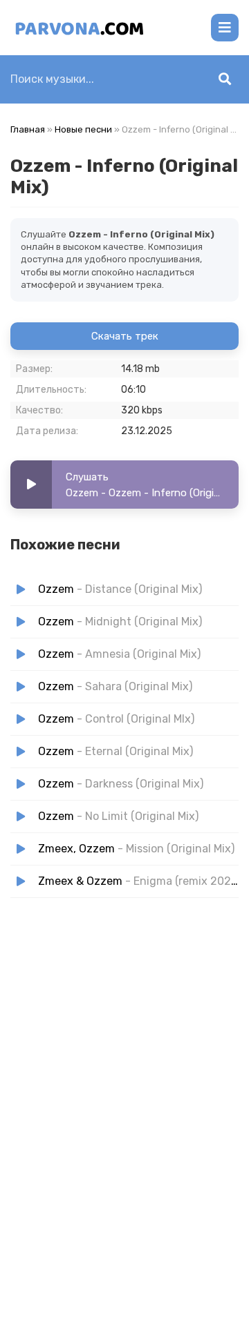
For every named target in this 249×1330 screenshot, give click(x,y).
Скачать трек (124, 336)
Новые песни (83, 129)
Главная (27, 129)
